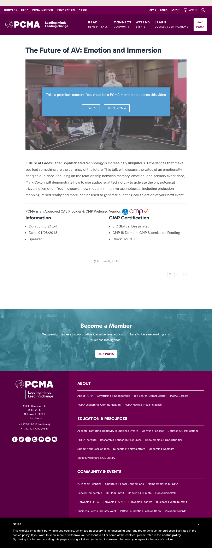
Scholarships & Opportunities (164, 440)
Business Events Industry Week (97, 511)
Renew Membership (89, 493)
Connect (122, 24)
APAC (153, 9)
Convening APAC (165, 493)
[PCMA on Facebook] (15, 439)
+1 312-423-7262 (30, 428)
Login (91, 108)
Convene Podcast (153, 431)
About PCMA (85, 396)
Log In (193, 9)
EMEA (163, 9)
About (83, 9)
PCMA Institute (43, 9)
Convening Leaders (140, 502)
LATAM (175, 9)
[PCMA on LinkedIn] (28, 439)
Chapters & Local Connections (124, 484)
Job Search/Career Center (150, 396)
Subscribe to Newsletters (129, 449)
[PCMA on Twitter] (21, 439)
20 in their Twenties (89, 484)
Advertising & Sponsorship (113, 396)
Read (98, 24)
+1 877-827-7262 (29, 424)
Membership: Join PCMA (163, 484)
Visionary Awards (175, 511)
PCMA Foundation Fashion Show (140, 511)
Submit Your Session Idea (93, 449)
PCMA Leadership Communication (99, 404)
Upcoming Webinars (161, 449)
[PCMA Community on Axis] (54, 439)
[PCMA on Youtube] (41, 439)
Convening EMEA (88, 502)
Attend (143, 24)
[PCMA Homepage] (44, 24)
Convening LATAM (113, 502)
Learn (171, 24)
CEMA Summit (115, 493)
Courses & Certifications (183, 431)
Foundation (66, 9)
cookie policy (171, 535)
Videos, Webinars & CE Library (96, 458)
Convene (10, 9)
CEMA (25, 9)
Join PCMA (200, 24)
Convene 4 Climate (140, 493)
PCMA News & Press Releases (143, 404)
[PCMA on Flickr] (48, 439)
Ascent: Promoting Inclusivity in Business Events (107, 431)
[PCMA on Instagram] (34, 439)
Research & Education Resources (121, 440)
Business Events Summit (171, 502)
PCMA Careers (179, 396)
